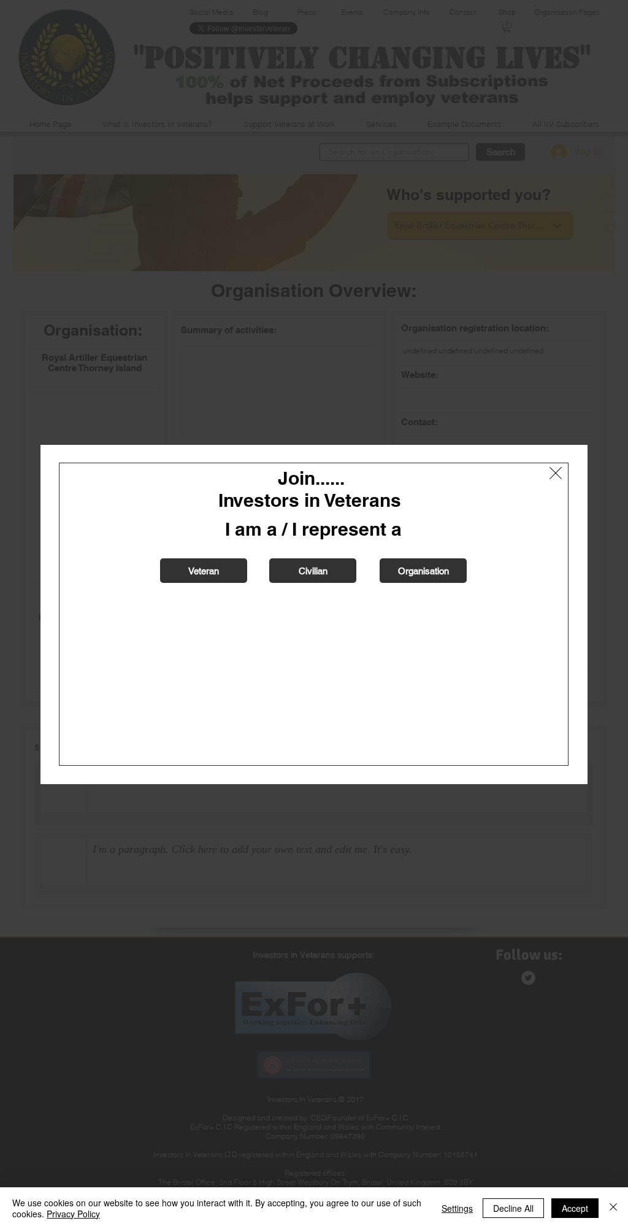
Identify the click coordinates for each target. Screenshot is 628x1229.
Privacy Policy (73, 1214)
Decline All (513, 1208)
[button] (556, 473)
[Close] (613, 1208)
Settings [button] (457, 1208)
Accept (575, 1208)
